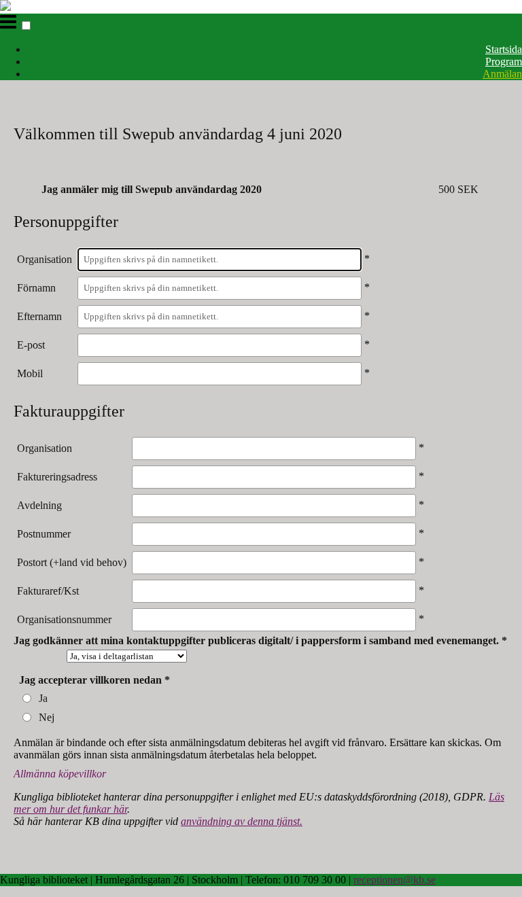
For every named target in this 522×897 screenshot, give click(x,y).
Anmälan (502, 74)
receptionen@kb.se (394, 879)
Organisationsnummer (64, 619)
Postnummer (44, 534)
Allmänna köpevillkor (60, 773)
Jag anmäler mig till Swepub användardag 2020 (151, 189)
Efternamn (39, 316)
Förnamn (36, 288)
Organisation (44, 259)
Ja (43, 698)
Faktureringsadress (57, 476)
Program (503, 61)
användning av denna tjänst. (241, 821)
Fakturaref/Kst (48, 591)
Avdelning (39, 505)
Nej (46, 717)
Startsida (503, 49)
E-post (31, 345)
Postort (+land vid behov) (71, 562)
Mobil (30, 373)
